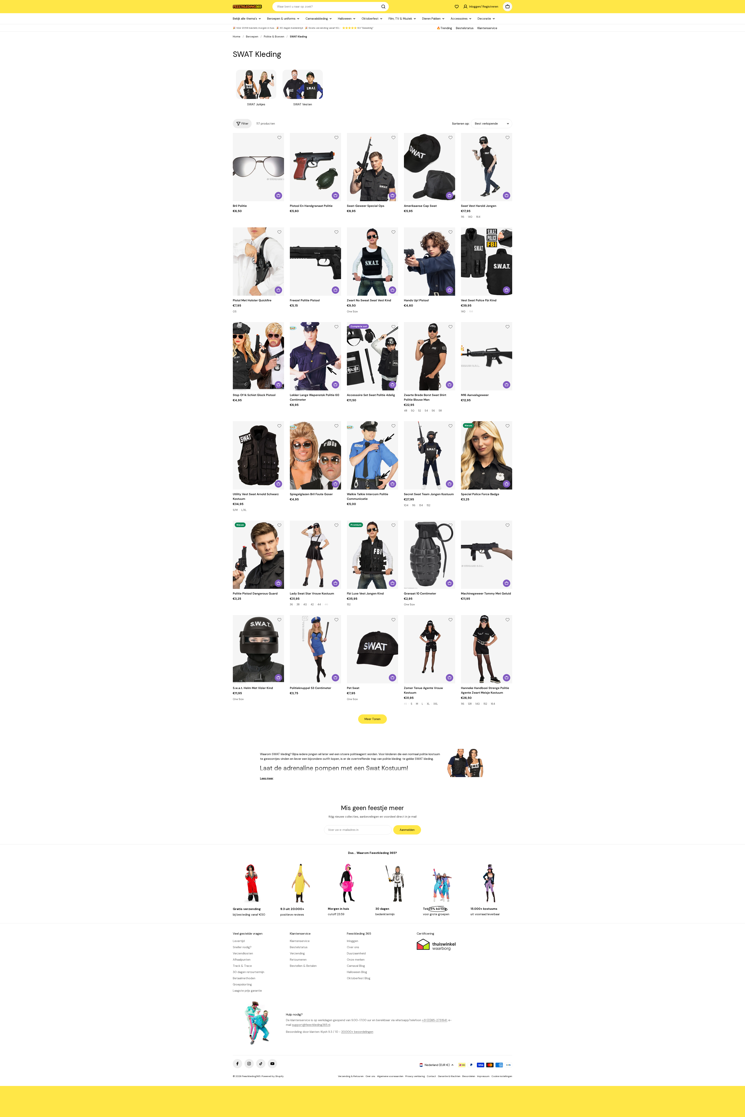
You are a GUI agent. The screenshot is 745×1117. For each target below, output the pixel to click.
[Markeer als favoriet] (279, 137)
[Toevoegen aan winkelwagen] (278, 195)
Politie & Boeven (274, 36)
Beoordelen (468, 1076)
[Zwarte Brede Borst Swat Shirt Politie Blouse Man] (429, 356)
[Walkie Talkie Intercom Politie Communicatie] (372, 455)
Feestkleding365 (251, 1076)
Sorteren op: (460, 124)
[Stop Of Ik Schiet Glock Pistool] (258, 356)
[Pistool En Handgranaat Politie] (315, 167)
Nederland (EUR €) (437, 1065)
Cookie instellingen (501, 1076)
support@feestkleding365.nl (311, 1025)
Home (236, 36)
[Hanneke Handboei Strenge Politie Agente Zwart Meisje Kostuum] (486, 649)
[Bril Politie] (258, 167)
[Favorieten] (456, 6)
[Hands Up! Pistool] (429, 261)
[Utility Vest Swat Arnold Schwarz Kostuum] (258, 455)
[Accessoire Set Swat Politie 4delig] (372, 356)
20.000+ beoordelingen (357, 1032)
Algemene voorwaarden (390, 1076)
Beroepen (252, 36)
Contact (431, 1076)
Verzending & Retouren (351, 1076)
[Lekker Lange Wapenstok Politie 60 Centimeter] (315, 356)
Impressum (483, 1076)
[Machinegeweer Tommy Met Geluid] (486, 555)
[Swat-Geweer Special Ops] (372, 167)
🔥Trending (444, 28)
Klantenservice (487, 28)
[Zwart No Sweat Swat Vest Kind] (372, 261)
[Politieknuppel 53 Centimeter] (315, 649)
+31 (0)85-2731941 (434, 1020)
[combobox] (330, 6)
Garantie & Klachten (449, 1076)
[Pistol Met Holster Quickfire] (258, 261)
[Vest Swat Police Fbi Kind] (486, 261)
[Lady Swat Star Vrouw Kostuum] (315, 555)
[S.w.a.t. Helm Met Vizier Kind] (258, 649)
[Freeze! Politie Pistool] (315, 261)
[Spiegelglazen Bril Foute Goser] (315, 455)
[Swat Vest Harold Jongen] (486, 167)
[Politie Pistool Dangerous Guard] (258, 555)
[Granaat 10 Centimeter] (429, 555)
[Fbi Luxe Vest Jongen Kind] (372, 555)
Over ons (370, 1076)
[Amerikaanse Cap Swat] (429, 167)
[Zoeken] (383, 6)
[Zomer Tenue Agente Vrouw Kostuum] (429, 649)
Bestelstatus (465, 28)
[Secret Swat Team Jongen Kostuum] (429, 455)
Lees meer (266, 778)
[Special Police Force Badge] (486, 455)
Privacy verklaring (415, 1076)
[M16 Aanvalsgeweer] (486, 356)
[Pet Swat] (372, 649)
